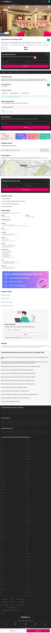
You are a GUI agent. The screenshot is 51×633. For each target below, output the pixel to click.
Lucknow (27, 528)
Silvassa (27, 514)
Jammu (27, 451)
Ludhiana (2, 550)
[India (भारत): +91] (8, 330)
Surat (2, 548)
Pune (27, 525)
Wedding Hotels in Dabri (38, 424)
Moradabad (3, 517)
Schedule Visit (25, 189)
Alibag (2, 476)
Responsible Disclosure (11, 607)
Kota (1, 445)
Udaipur (27, 542)
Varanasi (2, 559)
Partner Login (4, 599)
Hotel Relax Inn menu (41, 413)
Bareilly (2, 462)
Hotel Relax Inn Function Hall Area (30, 412)
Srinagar (2, 473)
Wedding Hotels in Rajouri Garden (35, 420)
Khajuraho (3, 512)
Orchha (27, 464)
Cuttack (27, 589)
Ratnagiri (27, 473)
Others (27, 492)
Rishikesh (3, 506)
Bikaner (27, 495)
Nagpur (27, 537)
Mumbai (27, 517)
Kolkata (2, 523)
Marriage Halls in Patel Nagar (22, 431)
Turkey (27, 484)
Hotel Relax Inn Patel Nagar (14, 410)
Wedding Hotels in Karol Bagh (20, 420)
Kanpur (27, 545)
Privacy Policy (4, 602)
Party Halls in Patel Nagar (34, 431)
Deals (13, 605)
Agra (2, 545)
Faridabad (28, 553)
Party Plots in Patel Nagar (28, 432)
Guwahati (3, 564)
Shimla (2, 587)
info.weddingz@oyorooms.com (26, 620)
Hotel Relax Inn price (31, 413)
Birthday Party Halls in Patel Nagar (15, 432)
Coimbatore (28, 584)
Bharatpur (3, 489)
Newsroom (13, 602)
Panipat (2, 595)
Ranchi (2, 570)
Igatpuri (27, 501)
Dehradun (3, 575)
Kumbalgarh (28, 459)
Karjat (27, 476)
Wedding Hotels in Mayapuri (14, 422)
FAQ (12, 599)
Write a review (44, 150)
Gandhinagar (3, 589)
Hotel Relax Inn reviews (9, 413)
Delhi (2, 520)
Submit (25, 127)
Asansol (27, 487)
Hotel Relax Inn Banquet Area (16, 412)
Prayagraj (28, 575)
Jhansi (27, 503)
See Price (25, 66)
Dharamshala (28, 456)
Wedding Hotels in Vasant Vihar (24, 424)
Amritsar (27, 559)
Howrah (27, 573)
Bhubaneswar (28, 556)
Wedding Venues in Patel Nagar (7, 431)
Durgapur (2, 456)
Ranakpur (28, 481)
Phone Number (16, 330)
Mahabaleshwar (29, 512)
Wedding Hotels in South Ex (27, 422)
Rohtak (2, 440)
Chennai (2, 525)
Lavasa (2, 464)
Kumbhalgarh (3, 487)
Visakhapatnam (4, 562)
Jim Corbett (3, 442)
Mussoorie (3, 503)
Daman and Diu (29, 595)
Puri (26, 539)
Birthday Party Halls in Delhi (7, 305)
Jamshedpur (28, 470)
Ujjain (2, 592)
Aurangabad (28, 592)
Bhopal (2, 556)
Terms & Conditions (20, 599)
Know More (47, 117)
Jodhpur (27, 567)
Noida (27, 548)
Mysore (27, 489)
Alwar (2, 453)
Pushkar (2, 484)
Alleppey (2, 498)
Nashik (27, 562)
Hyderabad (28, 520)
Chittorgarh (28, 440)
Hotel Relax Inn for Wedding (37, 410)
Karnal (2, 573)
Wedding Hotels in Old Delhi (6, 420)
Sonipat (2, 514)
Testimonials (21, 602)
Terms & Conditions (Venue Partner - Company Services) (11, 612)
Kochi (27, 570)
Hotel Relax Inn (4, 410)
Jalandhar (3, 581)
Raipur (2, 578)
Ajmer (2, 467)
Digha (2, 451)
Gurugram (3, 553)
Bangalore (28, 523)
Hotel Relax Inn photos (20, 413)
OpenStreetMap (44, 175)
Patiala (27, 478)
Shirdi (27, 509)
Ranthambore (3, 509)
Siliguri (27, 587)
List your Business (5, 605)
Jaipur (2, 528)
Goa (26, 534)
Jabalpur (2, 584)
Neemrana (3, 501)
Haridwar (27, 506)
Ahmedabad (28, 531)
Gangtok (2, 478)
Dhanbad (27, 462)
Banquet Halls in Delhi (5, 295)
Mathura (27, 445)
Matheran (28, 467)
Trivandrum (3, 492)
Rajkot (27, 578)
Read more (46, 80)
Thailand (2, 481)
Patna (2, 539)
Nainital (2, 470)
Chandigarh (3, 537)
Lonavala (27, 498)
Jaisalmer (28, 442)
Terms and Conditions (27, 337)
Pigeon (39, 175)
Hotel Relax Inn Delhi (26, 410)
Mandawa (3, 448)
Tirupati (2, 459)
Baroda (27, 550)
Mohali (2, 495)
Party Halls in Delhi (5, 298)
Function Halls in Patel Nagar (41, 432)
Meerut (2, 567)
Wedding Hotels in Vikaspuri (11, 424)
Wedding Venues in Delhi (6, 302)
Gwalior (27, 581)
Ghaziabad (3, 534)
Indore (2, 531)
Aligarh (27, 453)
